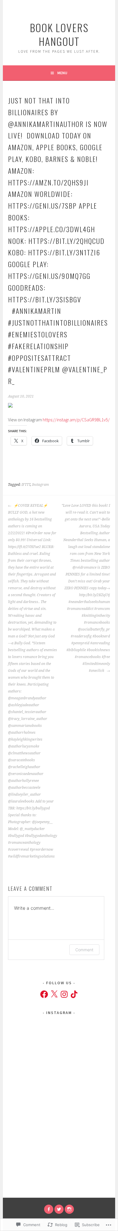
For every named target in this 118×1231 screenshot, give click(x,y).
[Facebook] (44, 994)
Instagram (40, 485)
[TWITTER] (59, 1209)
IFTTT (25, 485)
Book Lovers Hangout (59, 34)
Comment (84, 949)
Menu (62, 72)
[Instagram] (64, 994)
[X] (54, 994)
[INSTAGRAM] (69, 1209)
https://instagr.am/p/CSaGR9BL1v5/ (76, 419)
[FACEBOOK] (48, 1209)
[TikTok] (74, 994)
